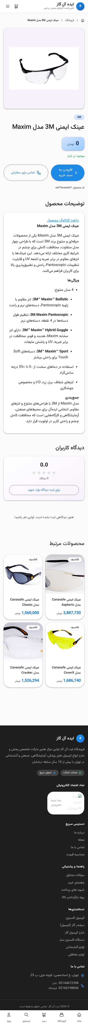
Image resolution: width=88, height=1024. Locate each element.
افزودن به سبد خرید (65, 172)
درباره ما (79, 832)
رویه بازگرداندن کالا (73, 897)
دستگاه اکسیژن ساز (72, 940)
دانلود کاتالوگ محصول (63, 220)
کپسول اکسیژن (75, 918)
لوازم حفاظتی (76, 954)
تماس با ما (77, 847)
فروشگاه (69, 20)
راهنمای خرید (76, 882)
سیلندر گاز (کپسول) (72, 925)
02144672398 (69, 983)
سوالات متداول (75, 875)
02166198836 (69, 988)
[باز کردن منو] (8, 6)
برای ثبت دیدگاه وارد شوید (44, 490)
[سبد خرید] (16, 6)
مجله (81, 839)
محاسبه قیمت (75, 854)
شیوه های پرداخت (72, 890)
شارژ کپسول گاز (74, 932)
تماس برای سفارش (23, 172)
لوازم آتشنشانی (75, 947)
